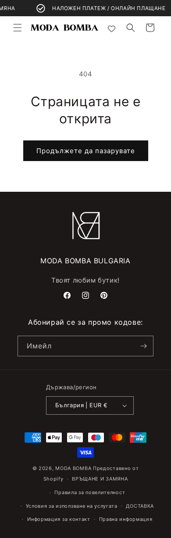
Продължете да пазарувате (85, 151)
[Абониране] (143, 346)
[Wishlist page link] (111, 28)
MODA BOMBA (74, 468)
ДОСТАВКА (140, 506)
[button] (17, 27)
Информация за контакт (58, 519)
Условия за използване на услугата (72, 506)
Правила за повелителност (89, 492)
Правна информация (126, 519)
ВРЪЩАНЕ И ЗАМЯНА (100, 479)
